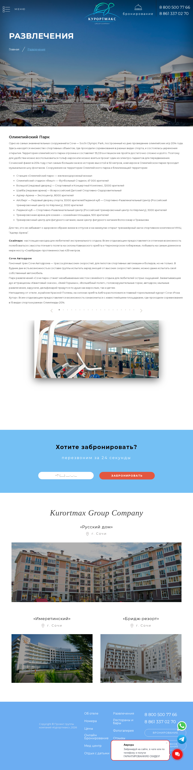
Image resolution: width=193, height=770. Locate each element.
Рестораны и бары (123, 722)
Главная (14, 49)
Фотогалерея (123, 730)
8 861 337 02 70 (174, 13)
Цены (88, 728)
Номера (90, 721)
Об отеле (91, 713)
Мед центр (93, 746)
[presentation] (52, 310)
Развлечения (123, 713)
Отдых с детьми (97, 753)
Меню (20, 9)
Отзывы (119, 738)
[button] (59, 310)
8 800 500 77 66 (174, 7)
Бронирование (138, 14)
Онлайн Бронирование (96, 737)
